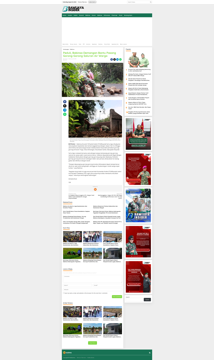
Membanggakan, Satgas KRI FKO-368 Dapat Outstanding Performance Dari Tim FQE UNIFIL (110, 196)
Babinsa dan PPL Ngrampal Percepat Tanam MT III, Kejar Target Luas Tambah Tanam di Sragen (107, 222)
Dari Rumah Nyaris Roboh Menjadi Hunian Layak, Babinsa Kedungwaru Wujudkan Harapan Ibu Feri (107, 217)
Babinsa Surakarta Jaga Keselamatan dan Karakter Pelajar (75, 206)
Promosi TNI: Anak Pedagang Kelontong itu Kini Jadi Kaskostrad (139, 70)
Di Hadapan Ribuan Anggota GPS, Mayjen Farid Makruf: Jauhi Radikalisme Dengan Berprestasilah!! (81, 196)
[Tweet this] (114, 59)
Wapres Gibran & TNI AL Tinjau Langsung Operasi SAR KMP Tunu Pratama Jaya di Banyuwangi (137, 103)
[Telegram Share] (117, 59)
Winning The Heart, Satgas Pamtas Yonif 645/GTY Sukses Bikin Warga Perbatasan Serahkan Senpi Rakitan (139, 74)
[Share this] (111, 59)
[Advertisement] (112, 30)
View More (92, 343)
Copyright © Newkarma (69, 357)
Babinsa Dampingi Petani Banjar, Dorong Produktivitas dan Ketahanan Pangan (74, 217)
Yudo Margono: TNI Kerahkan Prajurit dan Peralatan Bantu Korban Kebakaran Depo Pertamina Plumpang (139, 98)
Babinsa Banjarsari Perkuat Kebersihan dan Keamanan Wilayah (105, 206)
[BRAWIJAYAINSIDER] (73, 8)
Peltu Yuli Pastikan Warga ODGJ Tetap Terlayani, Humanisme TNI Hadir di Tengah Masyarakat (76, 222)
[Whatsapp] (120, 59)
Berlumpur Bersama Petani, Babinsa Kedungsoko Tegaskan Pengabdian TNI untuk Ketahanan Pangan (107, 212)
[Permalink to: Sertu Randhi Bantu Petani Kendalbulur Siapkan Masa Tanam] (112, 236)
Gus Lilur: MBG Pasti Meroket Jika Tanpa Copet (139, 107)
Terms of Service (81, 357)
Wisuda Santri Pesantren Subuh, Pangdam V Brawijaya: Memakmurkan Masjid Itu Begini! (138, 79)
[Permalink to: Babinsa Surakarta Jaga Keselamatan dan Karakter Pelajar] (72, 236)
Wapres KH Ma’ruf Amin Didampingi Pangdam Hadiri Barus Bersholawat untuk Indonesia (138, 89)
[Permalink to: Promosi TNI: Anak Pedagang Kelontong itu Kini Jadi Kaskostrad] (138, 59)
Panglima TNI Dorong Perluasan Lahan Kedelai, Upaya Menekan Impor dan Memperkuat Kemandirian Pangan (139, 112)
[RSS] (95, 189)
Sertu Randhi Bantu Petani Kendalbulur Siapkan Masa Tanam (76, 212)
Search (127, 297)
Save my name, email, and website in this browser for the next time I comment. (86, 293)
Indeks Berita (90, 357)
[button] (150, 2)
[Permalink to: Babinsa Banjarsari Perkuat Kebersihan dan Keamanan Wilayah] (92, 236)
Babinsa (65, 60)
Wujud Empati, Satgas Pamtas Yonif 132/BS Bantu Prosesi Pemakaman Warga (138, 93)
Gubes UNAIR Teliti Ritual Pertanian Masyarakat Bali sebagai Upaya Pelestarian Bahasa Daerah (138, 84)
